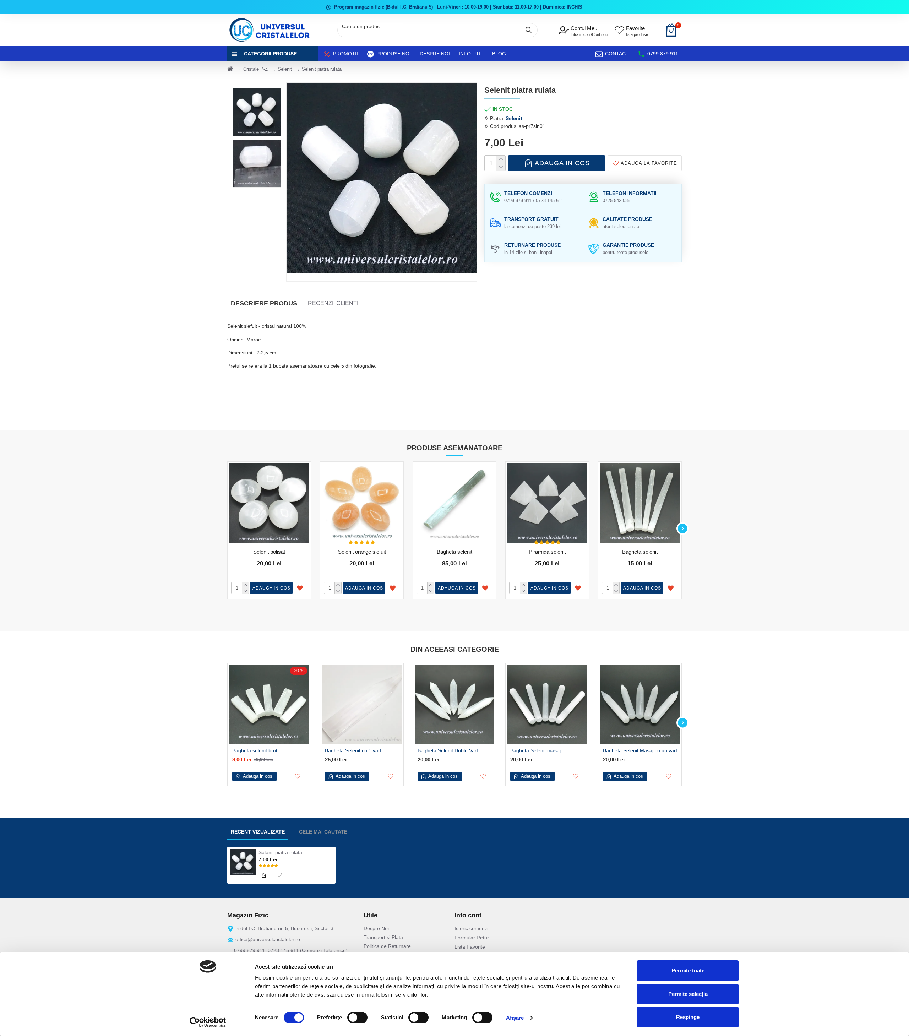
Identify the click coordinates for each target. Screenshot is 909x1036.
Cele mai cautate (323, 832)
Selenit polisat (269, 552)
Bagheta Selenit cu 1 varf (353, 750)
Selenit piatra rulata (280, 852)
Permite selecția (688, 994)
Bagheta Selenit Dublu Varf (448, 750)
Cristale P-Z (255, 69)
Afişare (515, 1018)
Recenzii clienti (333, 303)
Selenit (285, 69)
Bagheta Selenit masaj (535, 750)
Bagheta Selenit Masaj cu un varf (640, 750)
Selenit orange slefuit (362, 552)
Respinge (688, 1017)
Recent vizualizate (258, 832)
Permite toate (687, 970)
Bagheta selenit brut (254, 750)
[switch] (357, 1017)
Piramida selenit (547, 552)
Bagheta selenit (454, 552)
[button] (226, 528)
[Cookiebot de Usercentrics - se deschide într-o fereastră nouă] (208, 1022)
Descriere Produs (264, 303)
